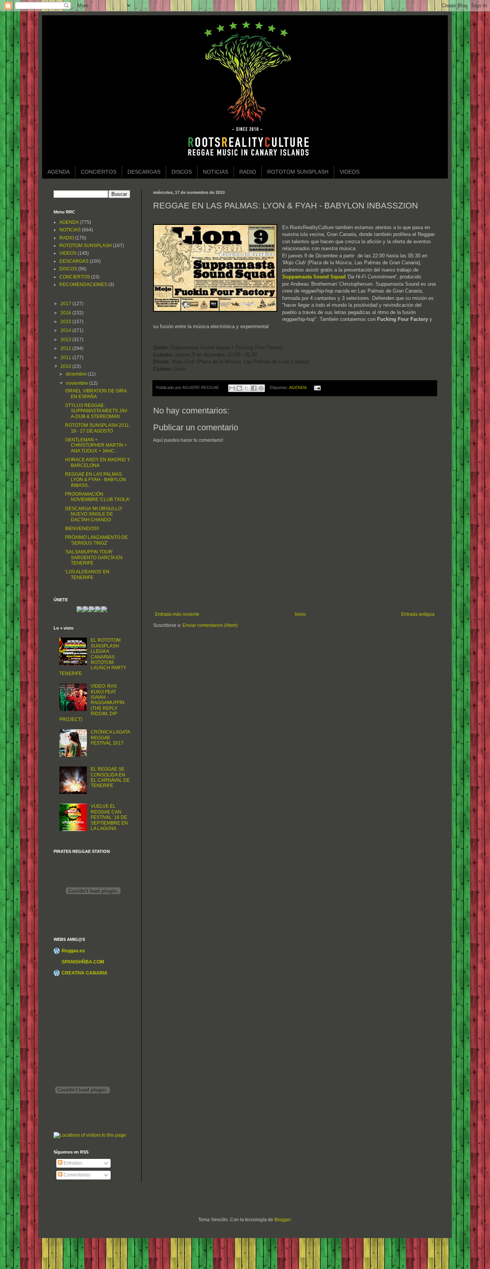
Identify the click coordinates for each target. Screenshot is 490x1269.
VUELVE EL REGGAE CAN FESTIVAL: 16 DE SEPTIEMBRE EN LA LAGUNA (109, 817)
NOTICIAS (215, 172)
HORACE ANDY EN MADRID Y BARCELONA (97, 462)
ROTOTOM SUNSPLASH (297, 172)
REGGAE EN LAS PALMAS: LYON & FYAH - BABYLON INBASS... (95, 480)
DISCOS (182, 172)
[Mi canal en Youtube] (98, 610)
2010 (66, 366)
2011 (66, 357)
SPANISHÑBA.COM (83, 962)
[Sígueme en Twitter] (86, 610)
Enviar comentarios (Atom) (210, 625)
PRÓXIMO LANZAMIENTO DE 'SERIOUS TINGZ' (96, 540)
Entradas (72, 1163)
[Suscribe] (80, 610)
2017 (66, 303)
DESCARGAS (143, 172)
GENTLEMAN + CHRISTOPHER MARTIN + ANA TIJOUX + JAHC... (96, 445)
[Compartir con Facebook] (254, 388)
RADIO (247, 172)
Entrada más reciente (177, 614)
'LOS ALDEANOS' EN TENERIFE (87, 574)
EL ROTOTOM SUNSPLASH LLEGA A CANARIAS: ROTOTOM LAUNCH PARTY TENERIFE (92, 657)
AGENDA (58, 172)
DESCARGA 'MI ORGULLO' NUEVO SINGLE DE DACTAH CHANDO (93, 514)
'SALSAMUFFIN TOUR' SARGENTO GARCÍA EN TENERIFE (93, 557)
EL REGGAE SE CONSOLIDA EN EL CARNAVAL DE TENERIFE (110, 777)
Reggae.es (73, 950)
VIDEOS (349, 172)
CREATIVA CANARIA (85, 973)
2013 (66, 339)
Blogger (282, 1219)
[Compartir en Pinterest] (261, 388)
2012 (66, 348)
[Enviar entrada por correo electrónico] (316, 387)
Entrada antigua (417, 614)
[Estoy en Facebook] (92, 610)
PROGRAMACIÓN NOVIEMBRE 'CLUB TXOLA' (97, 496)
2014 (66, 330)
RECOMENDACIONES (83, 284)
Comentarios (76, 1175)
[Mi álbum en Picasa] (104, 610)
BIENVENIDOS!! (82, 528)
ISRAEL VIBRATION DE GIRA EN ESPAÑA (95, 393)
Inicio (300, 614)
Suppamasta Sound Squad (314, 277)
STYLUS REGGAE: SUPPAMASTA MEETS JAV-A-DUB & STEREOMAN (96, 411)
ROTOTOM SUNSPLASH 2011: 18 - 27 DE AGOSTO (97, 428)
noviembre (77, 383)
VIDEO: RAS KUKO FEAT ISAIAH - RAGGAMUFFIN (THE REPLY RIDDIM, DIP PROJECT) (91, 702)
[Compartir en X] (246, 388)
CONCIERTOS (98, 172)
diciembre (77, 374)
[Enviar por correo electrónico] (232, 388)
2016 (66, 313)
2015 (66, 321)
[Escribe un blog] (239, 388)
